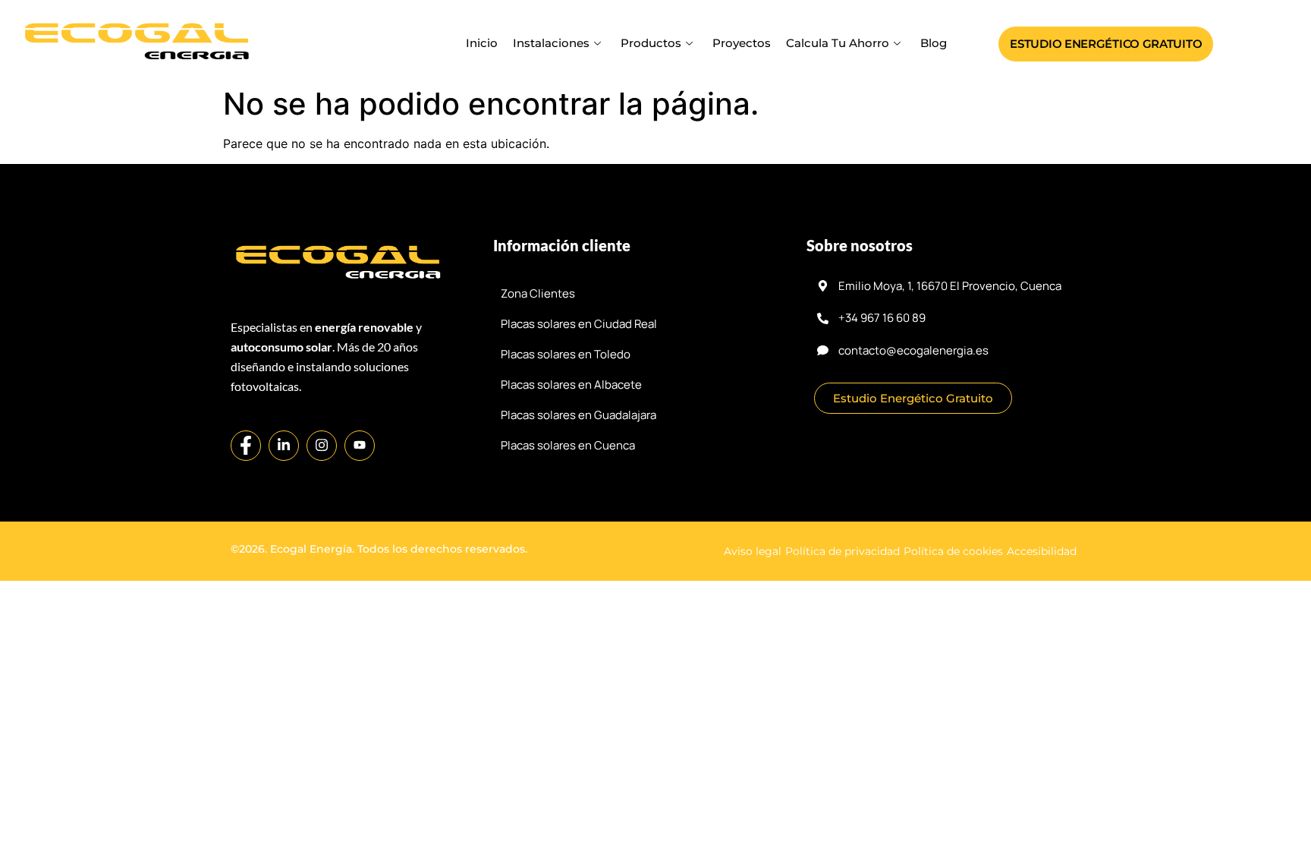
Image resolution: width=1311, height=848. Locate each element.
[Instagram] (322, 445)
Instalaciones (551, 43)
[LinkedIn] (284, 445)
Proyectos (741, 43)
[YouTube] (359, 445)
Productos (651, 43)
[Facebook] (246, 445)
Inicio (482, 43)
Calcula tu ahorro (837, 43)
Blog (933, 43)
